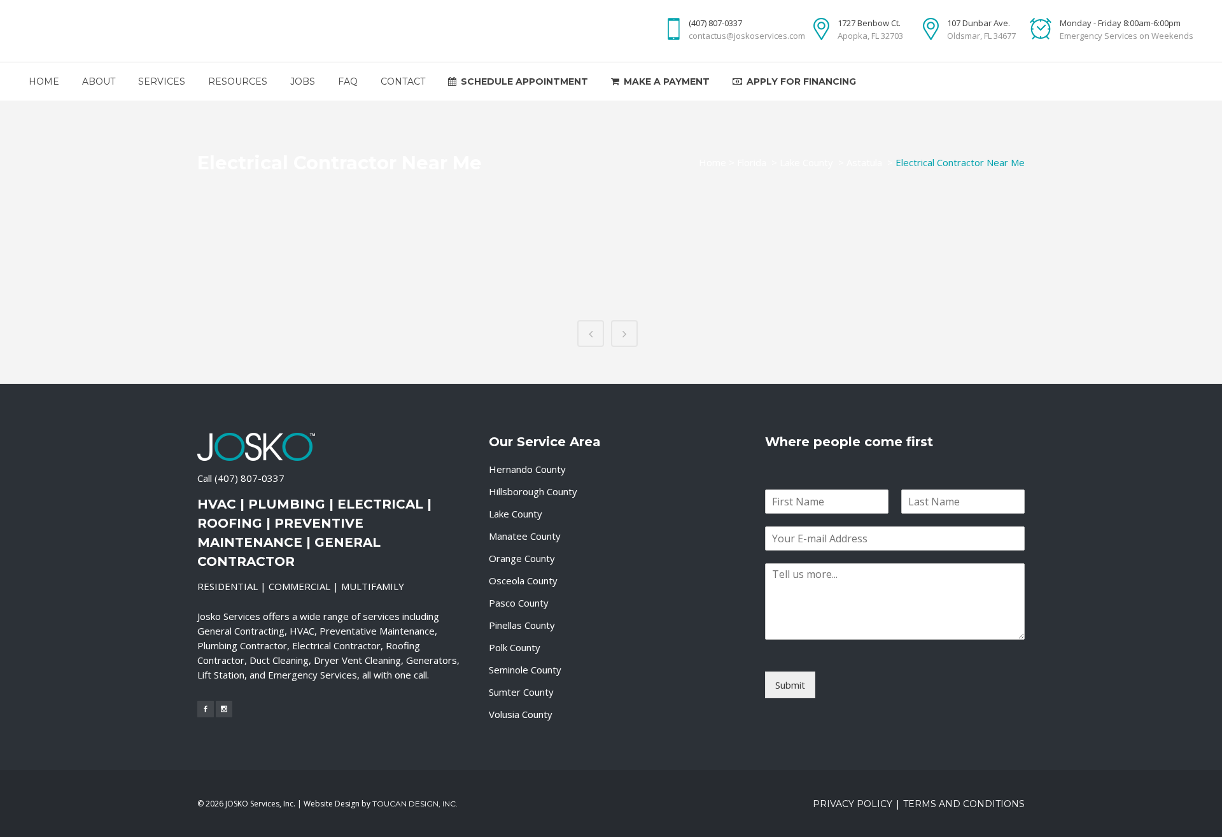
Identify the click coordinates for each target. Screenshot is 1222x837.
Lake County (806, 162)
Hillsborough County (533, 491)
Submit (790, 685)
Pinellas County (522, 625)
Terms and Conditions (964, 804)
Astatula (864, 162)
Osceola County (523, 580)
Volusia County (520, 714)
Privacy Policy (852, 804)
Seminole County (525, 669)
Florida (751, 162)
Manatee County (525, 536)
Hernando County (527, 469)
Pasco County (519, 602)
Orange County (522, 558)
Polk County (514, 647)
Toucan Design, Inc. (415, 803)
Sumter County (521, 692)
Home (712, 162)
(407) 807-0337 (249, 478)
